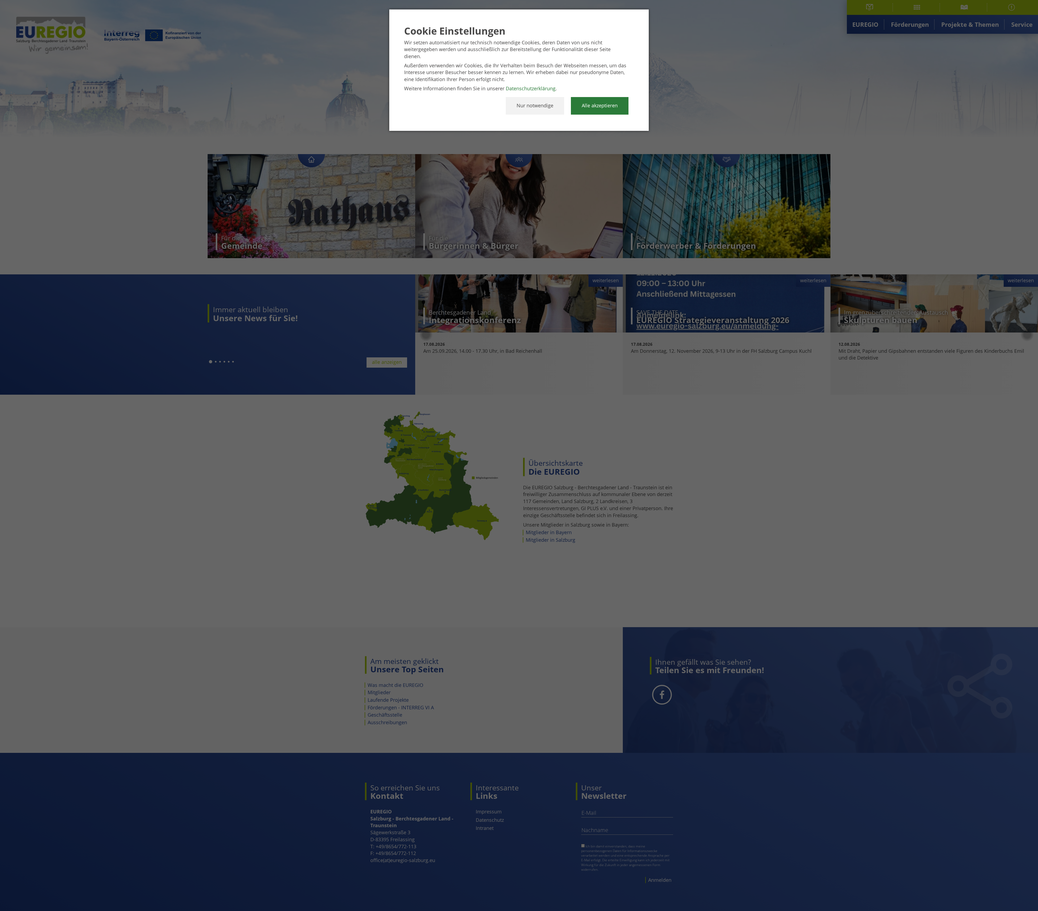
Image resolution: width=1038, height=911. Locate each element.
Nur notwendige (535, 105)
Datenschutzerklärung (530, 88)
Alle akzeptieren (600, 105)
